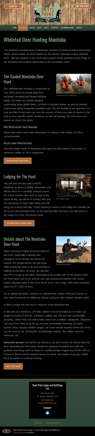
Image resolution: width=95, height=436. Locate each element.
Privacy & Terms (53, 423)
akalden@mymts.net (48, 403)
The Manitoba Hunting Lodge (19, 223)
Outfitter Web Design (20, 432)
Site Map (38, 423)
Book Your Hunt (13, 366)
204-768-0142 (82, 6)
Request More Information (17, 161)
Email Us (13, 6)
